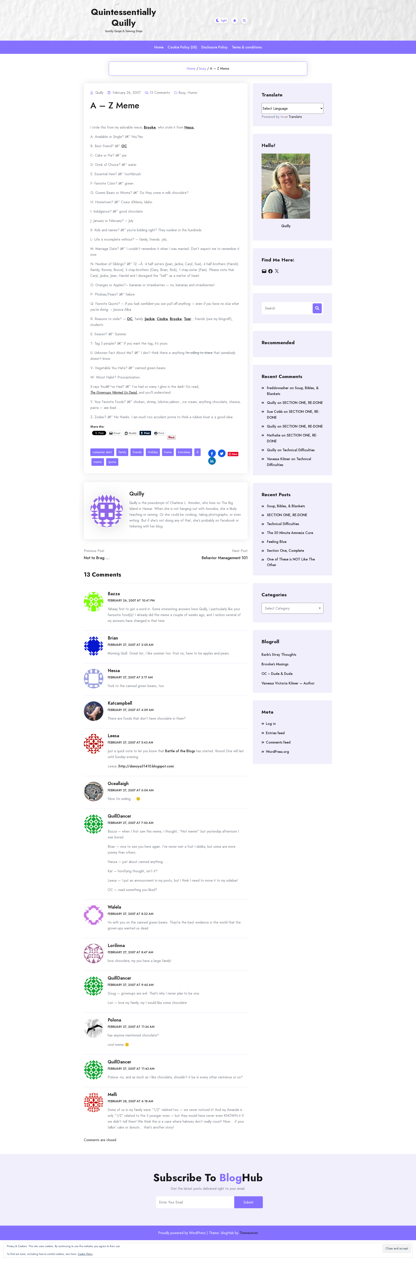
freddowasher (278, 387)
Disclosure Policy (214, 47)
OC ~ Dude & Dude (277, 673)
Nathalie (273, 435)
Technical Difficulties (299, 450)
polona (114, 1020)
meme (98, 462)
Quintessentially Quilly (123, 17)
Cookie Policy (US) (182, 47)
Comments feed (278, 742)
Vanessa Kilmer (278, 458)
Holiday (153, 452)
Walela (114, 907)
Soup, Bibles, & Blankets (286, 506)
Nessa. (189, 127)
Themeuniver (248, 1232)
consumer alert (102, 452)
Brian (113, 638)
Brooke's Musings (275, 664)
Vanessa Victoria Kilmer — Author (288, 683)
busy (202, 68)
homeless (184, 452)
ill (197, 452)
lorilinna (116, 946)
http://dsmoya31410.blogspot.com (146, 766)
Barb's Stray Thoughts (279, 654)
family (122, 452)
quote (112, 462)
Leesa (113, 736)
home (168, 452)
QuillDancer (119, 816)
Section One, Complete (285, 550)
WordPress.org (277, 751)
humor (192, 92)
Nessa (114, 671)
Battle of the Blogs (180, 751)
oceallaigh (118, 784)
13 (160, 92)
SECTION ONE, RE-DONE (303, 402)
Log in (271, 723)
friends (137, 452)
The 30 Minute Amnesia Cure (290, 532)
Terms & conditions (247, 47)
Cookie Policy (85, 1254)
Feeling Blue (276, 541)
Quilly (136, 493)
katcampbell (120, 703)
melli (112, 1094)
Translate (295, 116)
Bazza (114, 594)
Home (158, 47)
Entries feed (275, 732)
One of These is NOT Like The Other (291, 562)
